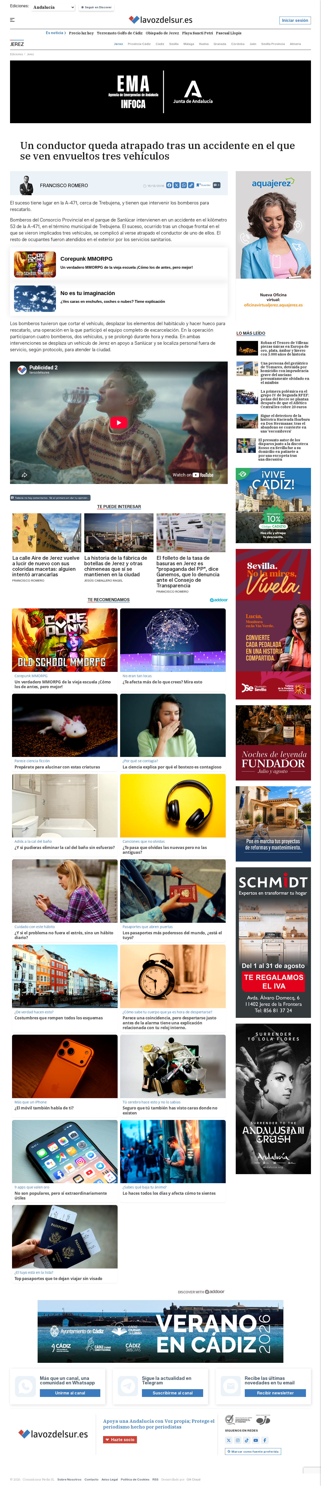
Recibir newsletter (275, 1393)
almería (295, 44)
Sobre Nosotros (69, 1479)
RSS (155, 1479)
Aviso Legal (110, 1479)
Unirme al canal (70, 1393)
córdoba (238, 44)
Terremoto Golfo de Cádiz (120, 33)
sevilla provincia (273, 44)
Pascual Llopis (229, 33)
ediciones (16, 54)
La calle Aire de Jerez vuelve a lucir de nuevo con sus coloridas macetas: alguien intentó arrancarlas (45, 566)
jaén (253, 44)
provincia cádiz (139, 44)
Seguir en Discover (98, 7)
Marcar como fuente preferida (254, 1451)
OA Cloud (193, 1479)
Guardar (206, 185)
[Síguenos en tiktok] (247, 1440)
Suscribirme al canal (173, 1393)
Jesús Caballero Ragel (103, 580)
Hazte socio (122, 1439)
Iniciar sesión (295, 20)
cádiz (160, 44)
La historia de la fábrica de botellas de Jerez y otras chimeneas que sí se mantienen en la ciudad (115, 566)
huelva (204, 44)
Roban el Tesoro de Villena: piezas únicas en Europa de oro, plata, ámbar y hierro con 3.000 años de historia (285, 349)
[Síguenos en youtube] (256, 1440)
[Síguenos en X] (228, 1440)
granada (220, 44)
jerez (118, 44)
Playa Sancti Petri (197, 33)
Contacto (92, 1479)
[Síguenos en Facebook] (265, 1440)
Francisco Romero (64, 185)
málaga (189, 44)
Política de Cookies (135, 1479)
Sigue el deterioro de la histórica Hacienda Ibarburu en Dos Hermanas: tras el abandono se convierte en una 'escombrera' (285, 423)
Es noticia (54, 33)
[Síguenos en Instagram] (238, 1440)
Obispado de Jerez (162, 33)
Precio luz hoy (81, 33)
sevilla (174, 44)
